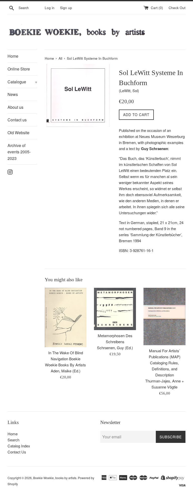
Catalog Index (19, 445)
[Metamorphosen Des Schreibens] (115, 309)
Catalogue (22, 82)
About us (15, 107)
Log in (50, 7)
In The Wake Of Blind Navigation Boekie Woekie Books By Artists (65, 358)
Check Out (177, 7)
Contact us (17, 120)
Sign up (66, 7)
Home (13, 56)
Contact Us (17, 451)
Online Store (19, 69)
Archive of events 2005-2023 (19, 152)
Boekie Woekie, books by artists (54, 478)
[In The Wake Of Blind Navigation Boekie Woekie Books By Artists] (66, 317)
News (13, 94)
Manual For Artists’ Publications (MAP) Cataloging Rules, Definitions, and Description (164, 362)
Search (13, 439)
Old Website (18, 132)
